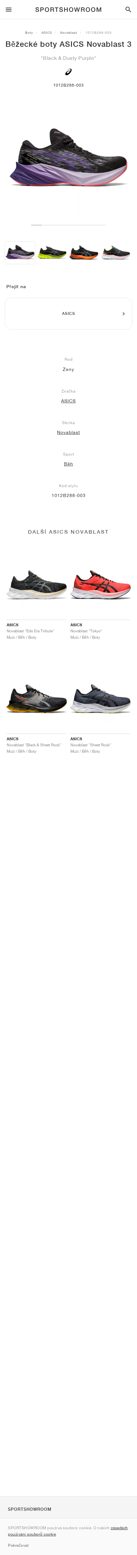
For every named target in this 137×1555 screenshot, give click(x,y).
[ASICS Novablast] (52, 253)
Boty (29, 32)
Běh (68, 463)
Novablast (68, 32)
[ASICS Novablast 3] (20, 253)
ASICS (46, 32)
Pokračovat (18, 1545)
